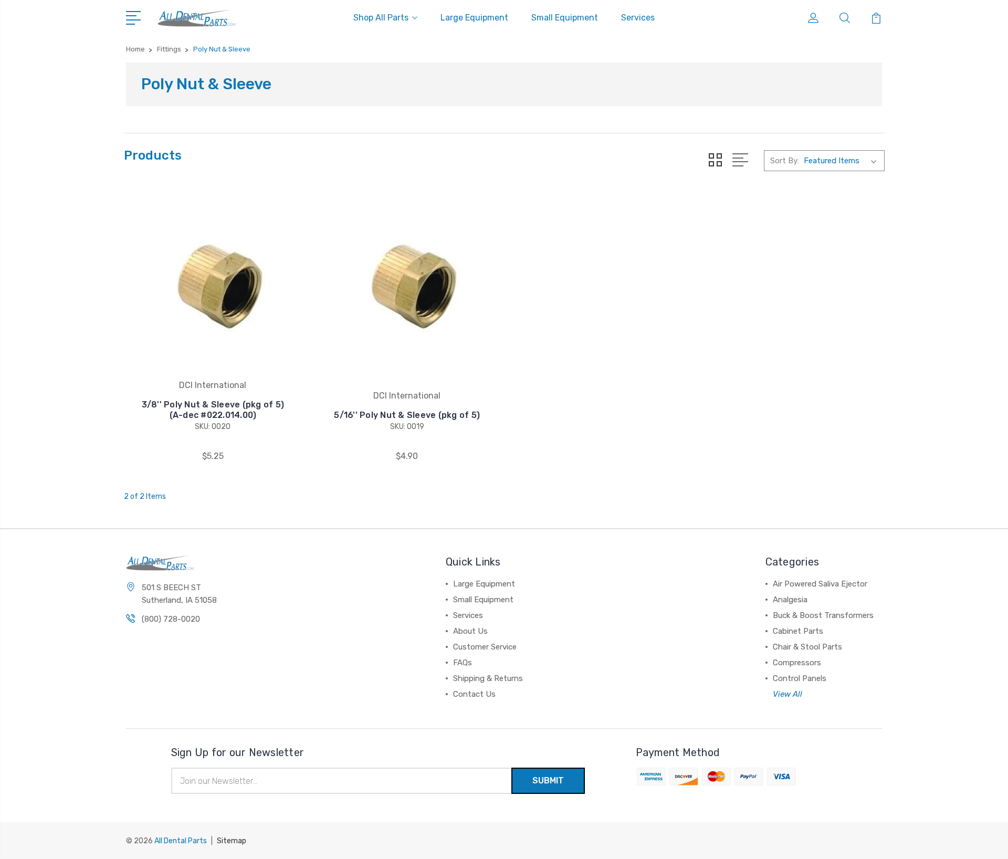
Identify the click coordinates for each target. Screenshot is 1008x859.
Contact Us (474, 694)
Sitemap (231, 840)
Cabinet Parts (798, 631)
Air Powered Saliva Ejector (820, 584)
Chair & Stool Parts (807, 647)
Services (638, 18)
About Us (470, 631)
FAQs (462, 662)
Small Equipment (564, 18)
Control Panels (799, 678)
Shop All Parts (380, 18)
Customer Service (485, 647)
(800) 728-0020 (171, 619)
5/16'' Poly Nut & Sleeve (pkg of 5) (407, 415)
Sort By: (784, 160)
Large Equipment (474, 18)
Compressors (797, 662)
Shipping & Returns (488, 678)
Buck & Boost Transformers (823, 615)
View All (787, 694)
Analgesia (790, 599)
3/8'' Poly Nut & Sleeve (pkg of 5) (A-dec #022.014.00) (213, 410)
